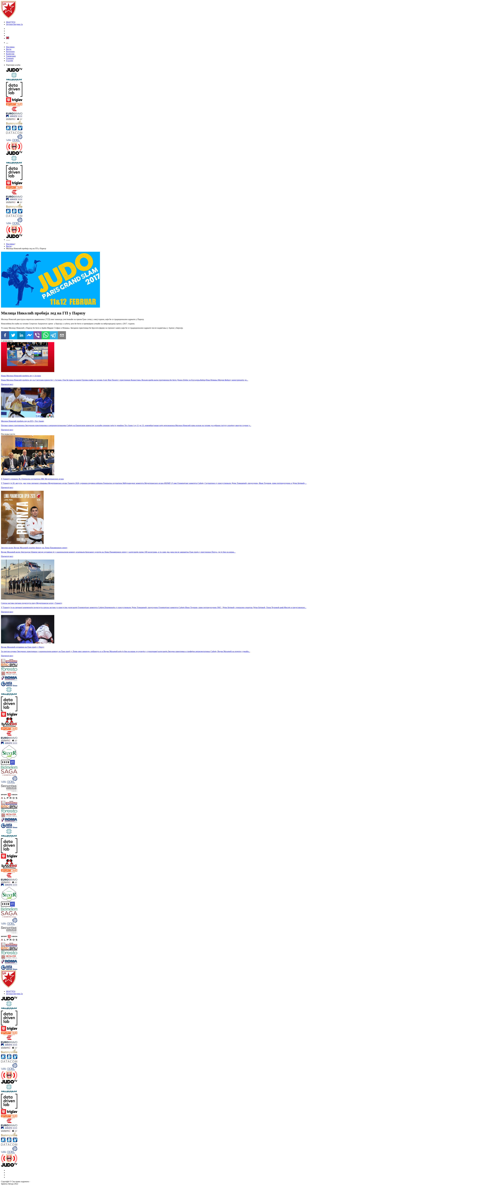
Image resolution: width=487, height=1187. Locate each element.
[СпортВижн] (41, 795)
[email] (62, 335)
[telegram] (54, 335)
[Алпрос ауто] (41, 799)
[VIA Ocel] (246, 138)
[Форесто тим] (41, 669)
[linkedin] (21, 335)
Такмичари (11, 56)
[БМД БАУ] (41, 665)
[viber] (37, 335)
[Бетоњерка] (41, 661)
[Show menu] (7, 43)
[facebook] (5, 335)
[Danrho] (41, 722)
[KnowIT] (41, 762)
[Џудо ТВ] (246, 70)
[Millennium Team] (246, 77)
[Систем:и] (246, 119)
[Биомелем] (41, 767)
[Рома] (41, 679)
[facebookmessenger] (29, 335)
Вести (8, 49)
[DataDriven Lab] (246, 89)
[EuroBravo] (246, 111)
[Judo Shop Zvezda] (7, 240)
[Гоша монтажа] (41, 684)
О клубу (9, 61)
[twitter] (13, 335)
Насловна (10, 47)
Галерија (10, 58)
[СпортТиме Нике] (246, 105)
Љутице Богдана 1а (14, 24)
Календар (10, 54)
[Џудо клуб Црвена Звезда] (8, 18)
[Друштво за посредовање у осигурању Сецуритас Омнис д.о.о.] (41, 788)
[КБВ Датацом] (246, 130)
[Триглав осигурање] (246, 100)
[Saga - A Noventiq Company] (41, 772)
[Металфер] (41, 673)
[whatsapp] (46, 335)
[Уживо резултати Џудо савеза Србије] (246, 146)
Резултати (10, 51)
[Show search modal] (9, 240)
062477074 (10, 22)
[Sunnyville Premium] (246, 123)
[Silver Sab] (41, 752)
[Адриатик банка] (246, 116)
